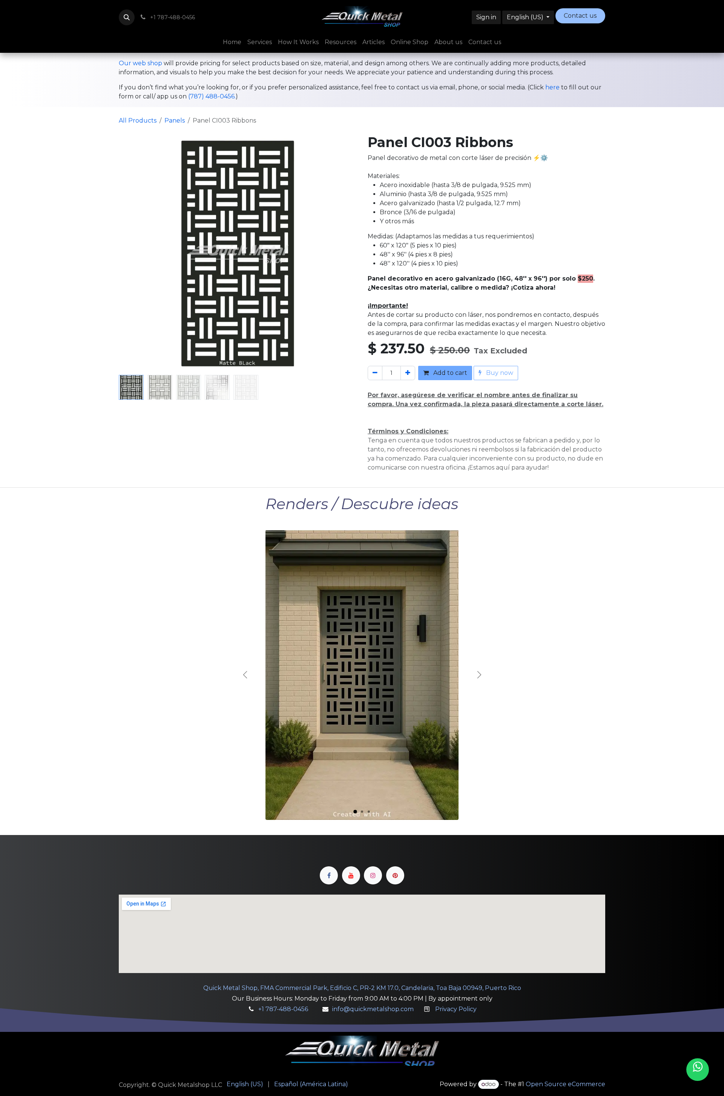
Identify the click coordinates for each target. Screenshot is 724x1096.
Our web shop (140, 63)
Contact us (580, 15)
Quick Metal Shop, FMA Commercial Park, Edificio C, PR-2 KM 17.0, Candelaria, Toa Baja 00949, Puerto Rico (362, 988)
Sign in (486, 17)
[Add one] (407, 373)
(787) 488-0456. (212, 96)
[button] (127, 17)
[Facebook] (329, 875)
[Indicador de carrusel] (355, 812)
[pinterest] (395, 875)
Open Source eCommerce (565, 1084)
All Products (137, 120)
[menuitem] (232, 42)
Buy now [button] (499, 372)
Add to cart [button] (449, 372)
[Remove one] (375, 373)
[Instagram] (373, 875)
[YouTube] (351, 875)
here (552, 87)
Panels (174, 120)
